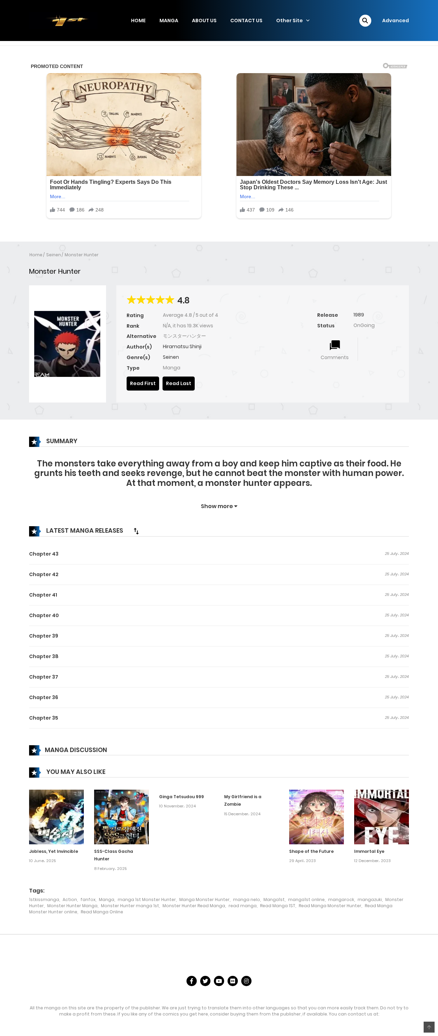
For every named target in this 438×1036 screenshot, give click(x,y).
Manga (106, 899)
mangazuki (370, 899)
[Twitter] (205, 981)
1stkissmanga (44, 899)
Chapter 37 (43, 676)
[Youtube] (219, 981)
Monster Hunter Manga (72, 906)
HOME (138, 20)
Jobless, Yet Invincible (53, 851)
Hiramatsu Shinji (182, 346)
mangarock (341, 899)
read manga (243, 906)
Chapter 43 (44, 553)
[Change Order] (136, 531)
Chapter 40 (44, 615)
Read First (143, 383)
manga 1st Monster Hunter (147, 899)
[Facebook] (191, 981)
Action (70, 899)
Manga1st (274, 899)
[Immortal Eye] (381, 816)
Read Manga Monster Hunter (330, 906)
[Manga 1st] (63, 20)
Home (35, 255)
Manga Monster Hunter (204, 899)
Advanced (395, 20)
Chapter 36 (43, 697)
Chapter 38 (44, 656)
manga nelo (246, 899)
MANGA (168, 20)
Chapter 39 (43, 635)
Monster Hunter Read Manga (194, 906)
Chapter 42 (44, 574)
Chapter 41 (43, 594)
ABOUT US (204, 20)
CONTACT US (246, 20)
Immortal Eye (369, 851)
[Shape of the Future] (316, 816)
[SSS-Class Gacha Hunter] (121, 816)
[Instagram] (246, 981)
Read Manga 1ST (277, 906)
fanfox (87, 899)
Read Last (178, 383)
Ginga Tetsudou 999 (181, 797)
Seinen (53, 255)
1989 (358, 314)
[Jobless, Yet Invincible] (56, 816)
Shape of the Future (311, 851)
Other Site (289, 20)
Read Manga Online (102, 912)
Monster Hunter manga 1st (130, 906)
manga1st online (306, 899)
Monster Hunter (82, 255)
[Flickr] (233, 981)
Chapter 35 (43, 717)
